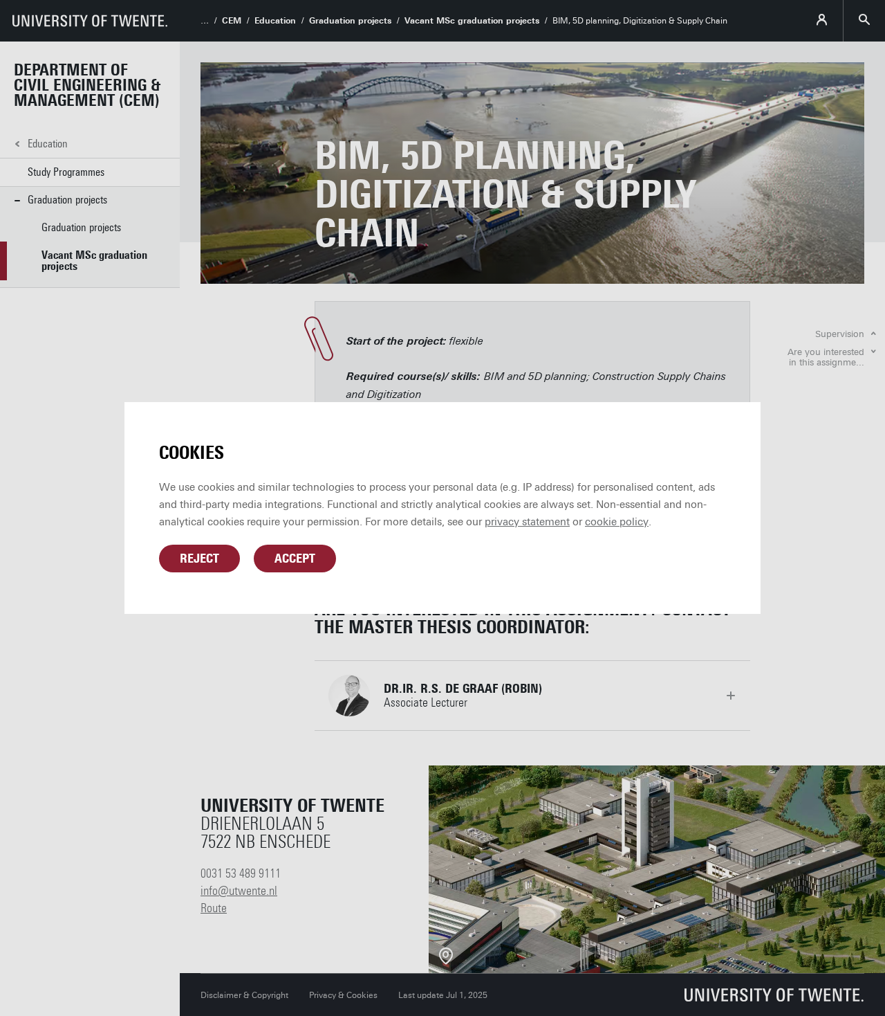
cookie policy (617, 522)
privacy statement (527, 522)
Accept (294, 558)
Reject (199, 558)
